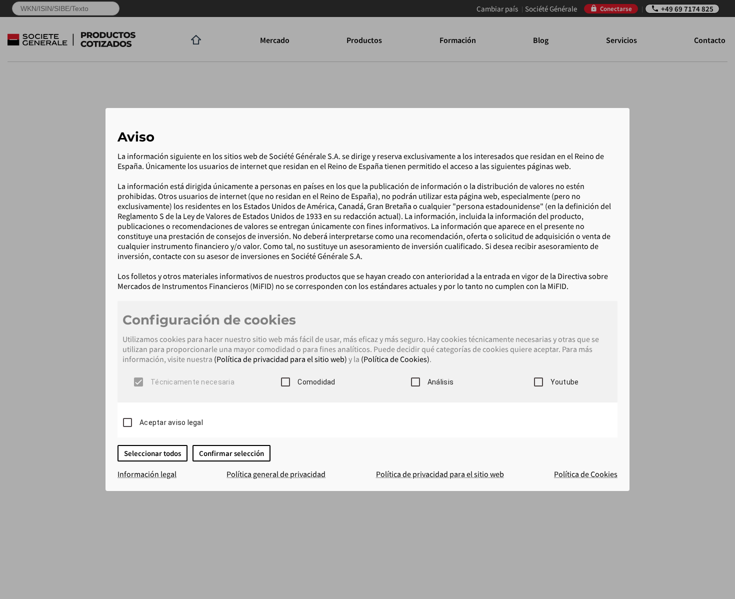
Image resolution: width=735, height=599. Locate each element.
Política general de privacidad (276, 474)
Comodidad (316, 382)
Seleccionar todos (152, 453)
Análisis (441, 382)
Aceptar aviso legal (171, 422)
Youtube (564, 382)
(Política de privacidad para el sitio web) (280, 359)
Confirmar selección (231, 453)
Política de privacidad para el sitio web (440, 474)
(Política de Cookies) (395, 359)
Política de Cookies (586, 474)
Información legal (147, 474)
